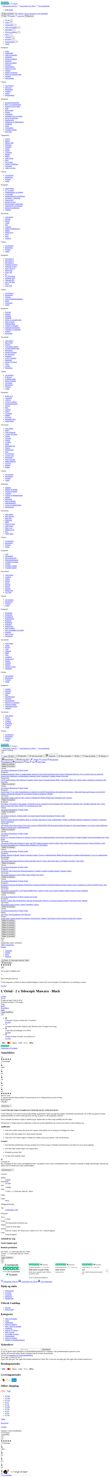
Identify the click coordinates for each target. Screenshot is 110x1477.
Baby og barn (9, 1332)
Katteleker (8, 622)
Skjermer (8, 699)
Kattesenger (9, 626)
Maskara (8, 956)
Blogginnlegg (9, 95)
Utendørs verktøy (11, 566)
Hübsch (7, 465)
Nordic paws (9, 659)
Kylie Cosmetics (10, 358)
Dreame (8, 219)
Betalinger (8, 1296)
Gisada (7, 366)
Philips (7, 231)
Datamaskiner (10, 67)
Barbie (7, 141)
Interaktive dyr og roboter (13, 116)
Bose (7, 236)
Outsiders (8, 147)
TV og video (9, 190)
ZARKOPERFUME (12, 348)
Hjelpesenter (9, 1291)
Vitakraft (8, 651)
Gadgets (8, 76)
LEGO (7, 139)
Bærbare (8, 691)
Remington (9, 368)
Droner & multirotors (12, 208)
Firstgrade (8, 166)
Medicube (8, 360)
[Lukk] (2, 752)
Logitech (8, 227)
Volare (7, 149)
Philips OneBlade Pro (12, 229)
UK (8, 1398)
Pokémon (8, 145)
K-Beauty (8, 377)
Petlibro (7, 665)
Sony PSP (8, 286)
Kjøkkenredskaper (11, 404)
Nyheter (8, 91)
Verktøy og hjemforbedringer (15, 1340)
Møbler (7, 415)
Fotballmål (8, 114)
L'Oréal (3, 996)
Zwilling (8, 442)
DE (8, 1407)
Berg (6, 160)
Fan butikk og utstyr (12, 1334)
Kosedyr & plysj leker (12, 106)
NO (8, 1400)
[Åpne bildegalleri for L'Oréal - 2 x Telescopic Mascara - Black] (15, 960)
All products (9, 86)
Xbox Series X (10, 268)
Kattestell (8, 624)
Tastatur (8, 693)
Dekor (7, 411)
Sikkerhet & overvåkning (13, 206)
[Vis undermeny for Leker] (11, 22)
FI (8, 1403)
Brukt (7, 301)
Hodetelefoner (10, 697)
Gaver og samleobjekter (13, 505)
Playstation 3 (9, 263)
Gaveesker (8, 383)
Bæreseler (8, 499)
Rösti (7, 430)
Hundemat (8, 613)
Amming (8, 493)
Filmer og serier (10, 69)
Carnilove (8, 657)
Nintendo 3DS (10, 278)
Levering (8, 1293)
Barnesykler (9, 110)
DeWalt (7, 585)
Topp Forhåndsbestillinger (14, 299)
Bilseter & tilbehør (11, 490)
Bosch (7, 583)
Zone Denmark (10, 432)
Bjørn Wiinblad (10, 461)
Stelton (7, 436)
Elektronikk (9, 53)
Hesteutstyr (9, 636)
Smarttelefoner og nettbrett (14, 192)
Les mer (3, 986)
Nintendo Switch (11, 266)
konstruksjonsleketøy (12, 103)
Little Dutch (9, 158)
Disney (7, 151)
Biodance (8, 356)
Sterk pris (8, 88)
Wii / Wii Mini (10, 282)
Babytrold (8, 520)
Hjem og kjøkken (11, 59)
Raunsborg (9, 350)
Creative (8, 725)
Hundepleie (9, 617)
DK (8, 1396)
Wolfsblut (8, 669)
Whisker (8, 663)
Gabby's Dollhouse (11, 164)
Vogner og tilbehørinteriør (14, 495)
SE (8, 1405)
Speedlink (8, 723)
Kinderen (8, 61)
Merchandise (9, 78)
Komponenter (10, 701)
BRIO (7, 156)
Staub (7, 444)
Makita (7, 587)
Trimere (7, 331)
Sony (7, 234)
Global (7, 440)
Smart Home (9, 188)
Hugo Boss (9, 343)
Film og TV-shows (11, 1330)
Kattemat (8, 621)
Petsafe (7, 661)
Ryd (3, 945)
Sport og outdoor (11, 63)
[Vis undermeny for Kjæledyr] (13, 39)
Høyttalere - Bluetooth (12, 198)
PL (8, 1413)
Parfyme (8, 312)
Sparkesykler (9, 120)
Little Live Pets (10, 168)
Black (3, 1006)
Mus (6, 695)
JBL (6, 225)
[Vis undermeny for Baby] (10, 34)
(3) (2, 967)
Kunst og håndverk (11, 118)
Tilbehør (8, 210)
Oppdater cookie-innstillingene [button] (11, 1431)
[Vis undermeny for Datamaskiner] (16, 42)
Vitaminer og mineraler (13, 330)
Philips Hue (9, 232)
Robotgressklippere (11, 560)
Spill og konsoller (11, 55)
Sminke (7, 314)
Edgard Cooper (10, 667)
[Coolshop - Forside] (31, 14)
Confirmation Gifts (11, 1210)
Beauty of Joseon (11, 362)
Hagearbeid (9, 556)
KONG (7, 647)
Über (7, 655)
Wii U (7, 284)
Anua (7, 364)
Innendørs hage (10, 419)
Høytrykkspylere (11, 558)
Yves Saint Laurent (11, 346)
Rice (6, 532)
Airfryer (8, 400)
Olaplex (8, 345)
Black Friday (9, 1310)
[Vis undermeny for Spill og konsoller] (19, 27)
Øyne (7, 954)
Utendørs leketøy (11, 130)
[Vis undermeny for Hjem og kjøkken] (19, 32)
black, (3, 1010)
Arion (7, 645)
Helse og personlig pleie (13, 74)
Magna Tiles (9, 143)
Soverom (8, 417)
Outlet (7, 93)
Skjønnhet (8, 57)
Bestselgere (9, 89)
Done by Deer (10, 524)
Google (7, 719)
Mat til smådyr (10, 628)
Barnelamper (9, 507)
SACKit (8, 463)
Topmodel (8, 152)
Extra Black (5, 1008)
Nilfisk (7, 579)
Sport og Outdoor (11, 1338)
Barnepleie (8, 333)
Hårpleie (8, 316)
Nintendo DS (9, 280)
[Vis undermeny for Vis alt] (11, 20)
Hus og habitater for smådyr (14, 630)
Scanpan (8, 438)
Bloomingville (10, 446)
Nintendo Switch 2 (11, 265)
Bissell (7, 221)
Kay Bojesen (9, 454)
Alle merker (9, 217)
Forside (3, 947)
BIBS (7, 522)
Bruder (7, 154)
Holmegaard (9, 450)
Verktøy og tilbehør (11, 326)
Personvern (4, 1423)
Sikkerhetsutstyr (10, 503)
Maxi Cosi (8, 528)
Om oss (7, 1308)
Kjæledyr (8, 65)
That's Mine (9, 534)
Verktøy (8, 71)
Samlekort (8, 124)
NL (8, 1409)
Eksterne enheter (10, 704)
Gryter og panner (11, 402)
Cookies (3, 1427)
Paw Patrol (9, 162)
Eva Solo (8, 592)
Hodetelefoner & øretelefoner (15, 196)
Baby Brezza (9, 516)
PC (6, 274)
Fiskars (7, 448)
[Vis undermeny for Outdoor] (12, 37)
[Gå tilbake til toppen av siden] (2, 1262)
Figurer (7, 112)
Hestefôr (8, 632)
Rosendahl (8, 457)
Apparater (8, 398)
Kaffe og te (9, 396)
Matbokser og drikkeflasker (14, 122)
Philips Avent (9, 530)
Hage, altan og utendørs (13, 1326)
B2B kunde (9, 10)
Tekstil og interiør (11, 491)
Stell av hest (9, 634)
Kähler (7, 467)
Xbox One (8, 270)
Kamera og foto (10, 202)
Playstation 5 (9, 259)
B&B (7, 653)
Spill (6, 108)
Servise (7, 406)
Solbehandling (10, 324)
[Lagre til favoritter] (2, 1014)
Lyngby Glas (9, 456)
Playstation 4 (9, 261)
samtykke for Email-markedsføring (21, 1355)
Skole (7, 126)
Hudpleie (8, 318)
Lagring (8, 410)
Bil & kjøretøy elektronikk (14, 204)
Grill (6, 554)
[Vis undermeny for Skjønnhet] (14, 30)
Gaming (8, 689)
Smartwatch (9, 200)
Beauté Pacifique (11, 352)
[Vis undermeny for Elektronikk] (15, 25)
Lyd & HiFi (9, 194)
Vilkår (3, 1419)
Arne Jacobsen (10, 459)
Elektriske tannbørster (12, 328)
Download (8, 303)
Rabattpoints (9, 1298)
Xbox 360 (8, 272)
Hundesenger (9, 619)
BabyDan (8, 518)
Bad (6, 408)
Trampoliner (9, 128)
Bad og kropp (10, 322)
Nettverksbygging (11, 706)
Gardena (8, 577)
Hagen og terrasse (11, 72)
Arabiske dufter (10, 379)
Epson (7, 718)
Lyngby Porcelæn (11, 434)
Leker (7, 51)
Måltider (8, 488)
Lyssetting (8, 413)
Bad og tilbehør (10, 501)
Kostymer (8, 132)
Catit (6, 649)
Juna (6, 452)
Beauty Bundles (10, 381)
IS (8, 1411)
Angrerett (8, 1295)
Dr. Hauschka (10, 354)
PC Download (10, 276)
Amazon (8, 238)
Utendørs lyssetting (11, 562)
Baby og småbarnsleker (13, 105)
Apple (7, 223)
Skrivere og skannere (12, 702)
